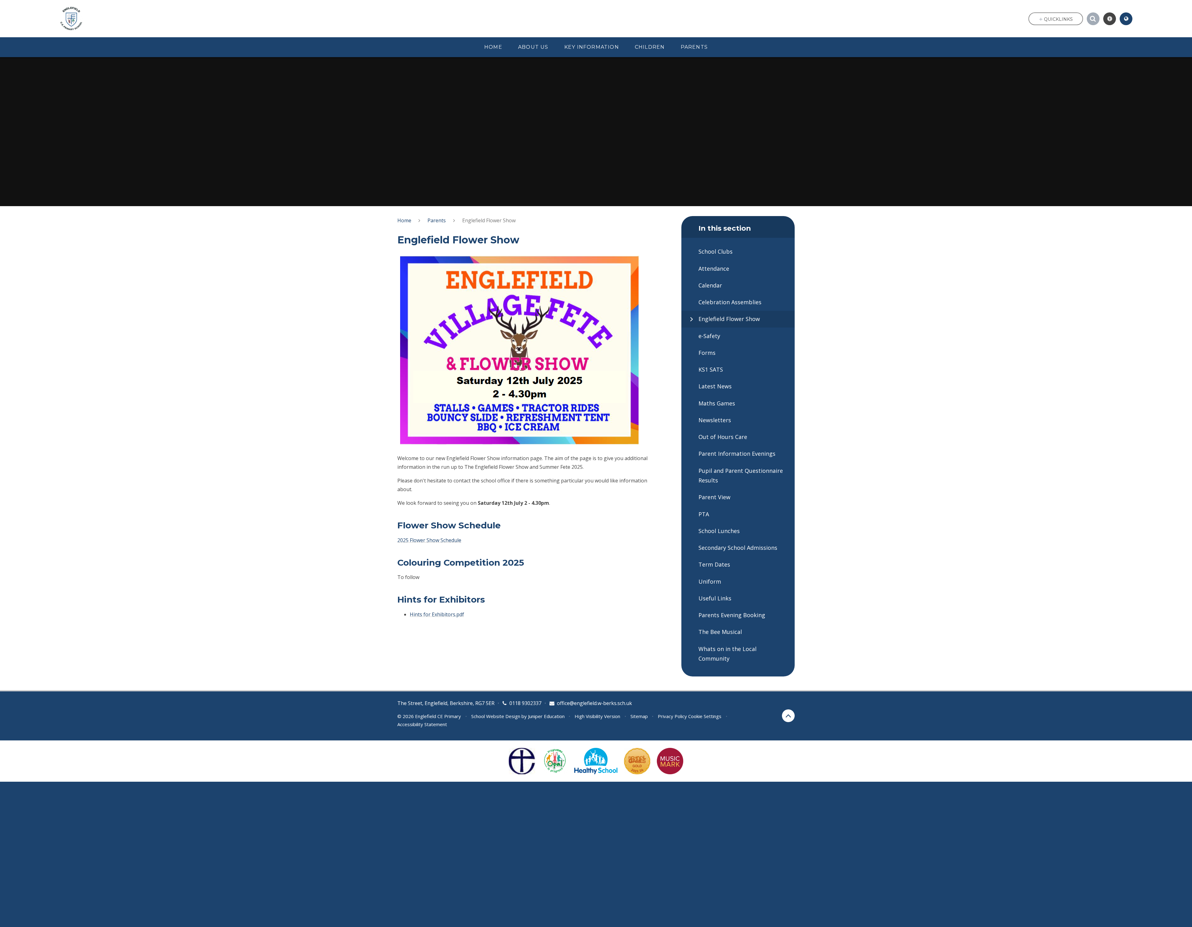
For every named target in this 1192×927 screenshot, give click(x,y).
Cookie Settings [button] (704, 716)
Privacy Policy (672, 716)
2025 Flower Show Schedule (429, 540)
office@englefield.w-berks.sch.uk (594, 703)
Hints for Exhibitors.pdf (437, 614)
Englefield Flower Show (489, 220)
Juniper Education (546, 716)
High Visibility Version (597, 716)
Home (404, 220)
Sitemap (639, 716)
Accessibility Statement (422, 724)
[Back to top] (788, 715)
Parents (436, 220)
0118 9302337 (525, 703)
